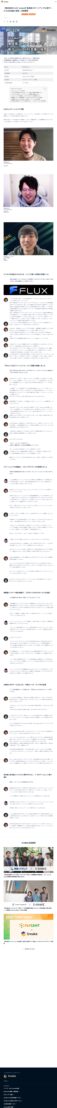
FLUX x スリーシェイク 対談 (18, 91)
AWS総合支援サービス (9, 1104)
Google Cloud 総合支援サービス (12, 1097)
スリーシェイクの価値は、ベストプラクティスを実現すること (26, 96)
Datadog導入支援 (8, 1107)
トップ (5, 1081)
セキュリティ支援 (8, 1094)
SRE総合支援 (32, 14)
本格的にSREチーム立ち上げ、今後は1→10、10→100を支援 (26, 99)
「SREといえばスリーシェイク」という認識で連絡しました (25, 94)
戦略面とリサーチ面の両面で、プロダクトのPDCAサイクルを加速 (27, 97)
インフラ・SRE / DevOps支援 (11, 1088)
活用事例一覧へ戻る (30, 949)
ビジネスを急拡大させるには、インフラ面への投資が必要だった (27, 92)
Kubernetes (25, 14)
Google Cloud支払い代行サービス (12, 1101)
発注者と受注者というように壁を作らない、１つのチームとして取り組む (29, 101)
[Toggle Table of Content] (44, 89)
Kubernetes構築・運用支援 (11, 1091)
